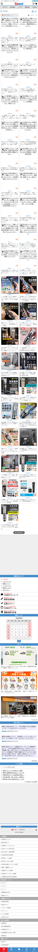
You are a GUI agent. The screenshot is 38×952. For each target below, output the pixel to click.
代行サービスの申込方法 (8, 848)
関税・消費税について (7, 867)
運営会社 (4, 935)
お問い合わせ (5, 917)
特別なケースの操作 (7, 858)
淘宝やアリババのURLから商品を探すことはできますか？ (14, 770)
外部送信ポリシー (6, 929)
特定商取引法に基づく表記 (9, 932)
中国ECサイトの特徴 (7, 870)
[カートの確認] (36, 4)
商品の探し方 (5, 842)
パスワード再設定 (6, 907)
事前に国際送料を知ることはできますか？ (14, 773)
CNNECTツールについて (8, 845)
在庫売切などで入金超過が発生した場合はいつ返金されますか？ (14, 775)
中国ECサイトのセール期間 (9, 873)
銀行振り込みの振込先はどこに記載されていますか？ (14, 779)
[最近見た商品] (33, 4)
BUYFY (4, 941)
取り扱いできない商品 (7, 861)
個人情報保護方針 (6, 926)
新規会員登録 (5, 901)
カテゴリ (4, 883)
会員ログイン (5, 904)
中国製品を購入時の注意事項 (9, 876)
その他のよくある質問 (31, 781)
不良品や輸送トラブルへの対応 (10, 864)
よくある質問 (5, 914)
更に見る (34, 760)
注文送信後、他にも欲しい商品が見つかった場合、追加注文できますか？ (14, 777)
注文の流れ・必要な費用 (8, 852)
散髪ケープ (6, 583)
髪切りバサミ (7, 588)
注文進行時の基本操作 (7, 855)
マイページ (5, 911)
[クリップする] (3, 19)
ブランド (4, 886)
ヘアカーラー (7, 586)
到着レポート (5, 895)
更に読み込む (19, 532)
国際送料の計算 (6, 892)
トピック (34, 719)
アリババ (15, 15)
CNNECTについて (6, 839)
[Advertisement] (19, 555)
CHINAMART (5, 945)
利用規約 (4, 923)
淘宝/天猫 (6, 15)
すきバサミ (6, 590)
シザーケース (7, 581)
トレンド (4, 889)
